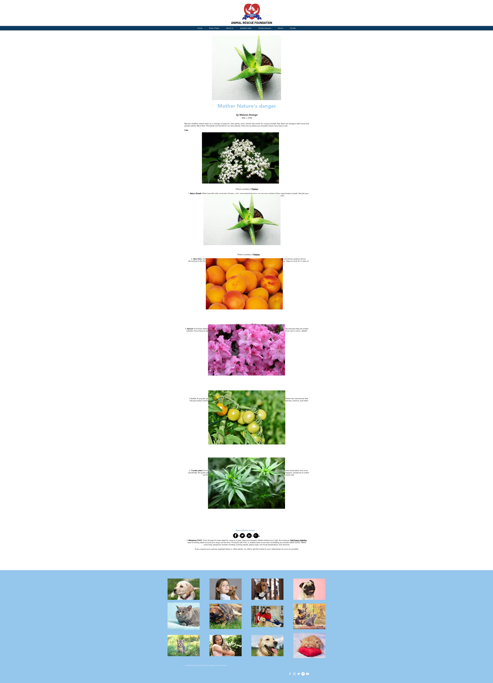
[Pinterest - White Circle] (303, 674)
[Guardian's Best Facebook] (290, 674)
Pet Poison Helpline (298, 540)
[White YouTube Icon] (307, 674)
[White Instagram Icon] (294, 674)
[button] (280, 28)
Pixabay (255, 189)
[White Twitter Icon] (298, 674)
